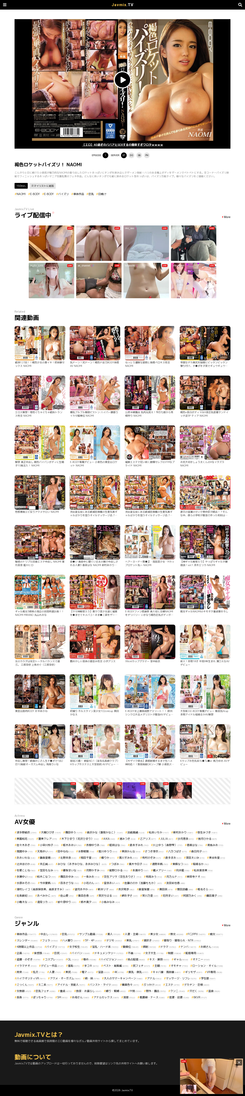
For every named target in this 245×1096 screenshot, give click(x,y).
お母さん (80, 997)
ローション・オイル (207, 965)
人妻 (55, 972)
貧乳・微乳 (138, 972)
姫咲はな (117, 845)
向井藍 (182, 870)
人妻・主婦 (135, 934)
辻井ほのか (26, 864)
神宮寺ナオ (196, 876)
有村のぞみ (151, 857)
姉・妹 (92, 978)
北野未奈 (68, 857)
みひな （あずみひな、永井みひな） (82, 864)
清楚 (129, 997)
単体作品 (78, 194)
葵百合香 (86, 895)
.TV (123, 4)
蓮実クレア (47, 838)
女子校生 (78, 947)
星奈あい (112, 883)
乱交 (39, 972)
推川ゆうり (108, 851)
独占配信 (136, 959)
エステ (172, 984)
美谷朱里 (217, 857)
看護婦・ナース (152, 997)
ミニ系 (45, 984)
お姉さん (210, 947)
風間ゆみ (25, 851)
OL (73, 959)
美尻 (71, 972)
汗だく (196, 991)
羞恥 (74, 965)
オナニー (201, 959)
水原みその (26, 883)
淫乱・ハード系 (105, 947)
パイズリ (63, 194)
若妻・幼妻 (179, 997)
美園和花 (25, 838)
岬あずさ (130, 895)
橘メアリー (162, 870)
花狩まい (171, 895)
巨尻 (60, 953)
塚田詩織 (185, 889)
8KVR (200, 997)
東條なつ (180, 864)
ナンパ (188, 947)
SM (62, 997)
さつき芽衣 (154, 851)
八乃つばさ (177, 851)
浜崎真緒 (136, 832)
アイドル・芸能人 (71, 984)
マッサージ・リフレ (181, 978)
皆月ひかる (207, 838)
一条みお (91, 876)
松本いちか (159, 832)
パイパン (81, 953)
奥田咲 (166, 889)
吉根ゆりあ (95, 845)
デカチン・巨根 (196, 984)
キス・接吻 (159, 959)
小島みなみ (110, 902)
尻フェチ (141, 965)
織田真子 (214, 895)
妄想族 (42, 953)
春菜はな (195, 845)
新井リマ (106, 889)
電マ (88, 972)
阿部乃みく (192, 895)
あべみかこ (46, 895)
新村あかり (183, 832)
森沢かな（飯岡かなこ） (105, 832)
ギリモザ (193, 972)
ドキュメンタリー (108, 953)
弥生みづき (207, 832)
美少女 (158, 934)
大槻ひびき (51, 832)
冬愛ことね (26, 870)
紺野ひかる (118, 870)
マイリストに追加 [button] (44, 186)
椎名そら (206, 889)
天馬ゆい (45, 851)
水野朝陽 (86, 851)
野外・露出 (156, 991)
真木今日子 (138, 864)
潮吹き (151, 940)
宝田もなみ (49, 870)
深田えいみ (195, 857)
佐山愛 (67, 895)
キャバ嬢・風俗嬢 (167, 972)
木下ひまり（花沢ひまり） (80, 838)
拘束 (23, 972)
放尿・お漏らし (88, 991)
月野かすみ (95, 870)
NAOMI (21, 194)
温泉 (214, 991)
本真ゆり (140, 870)
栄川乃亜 (150, 895)
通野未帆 (160, 864)
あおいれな (26, 857)
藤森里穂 (48, 857)
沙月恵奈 (186, 838)
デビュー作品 (52, 965)
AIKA (109, 838)
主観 (160, 965)
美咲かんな (131, 851)
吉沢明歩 (126, 889)
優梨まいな (72, 870)
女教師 (24, 991)
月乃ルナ (174, 876)
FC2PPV (197, 934)
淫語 (104, 972)
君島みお (215, 845)
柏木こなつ (46, 876)
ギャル (181, 959)
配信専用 (194, 953)
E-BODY (35, 194)
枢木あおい (72, 845)
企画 (23, 953)
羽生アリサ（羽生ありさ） (122, 876)
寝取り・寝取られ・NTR (182, 940)
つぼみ (117, 864)
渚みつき (127, 838)
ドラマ (168, 947)
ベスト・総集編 (115, 965)
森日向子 (199, 851)
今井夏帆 (48, 883)
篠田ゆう (73, 832)
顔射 (149, 947)
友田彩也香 (175, 883)
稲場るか (201, 864)
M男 (136, 991)
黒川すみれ (128, 857)
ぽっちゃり (43, 997)
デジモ (114, 940)
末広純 (46, 864)
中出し (49, 934)
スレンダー (27, 940)
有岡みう (154, 876)
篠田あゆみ (69, 876)
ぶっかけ (152, 984)
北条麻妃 (25, 895)
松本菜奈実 (203, 870)
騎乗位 (131, 947)
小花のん (91, 883)
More (227, 217)
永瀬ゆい (25, 876)
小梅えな (25, 902)
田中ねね (66, 851)
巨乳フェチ (46, 991)
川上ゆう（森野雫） (167, 845)
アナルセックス (106, 997)
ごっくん (25, 984)
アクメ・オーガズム (65, 978)
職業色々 (130, 984)
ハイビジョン (112, 959)
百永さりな (69, 883)
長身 (23, 997)
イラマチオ (27, 965)
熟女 (176, 934)
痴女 (216, 934)
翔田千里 (89, 857)
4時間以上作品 (29, 947)
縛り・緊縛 (116, 991)
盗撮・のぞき (28, 959)
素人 (113, 934)
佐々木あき (26, 845)
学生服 (208, 978)
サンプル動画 (91, 934)
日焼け (102, 194)
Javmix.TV (127, 1090)
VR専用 (214, 972)
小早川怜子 (49, 845)
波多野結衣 (27, 832)
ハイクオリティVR (31, 978)
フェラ (50, 940)
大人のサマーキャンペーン (123, 978)
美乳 (132, 940)
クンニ (177, 991)
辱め (89, 959)
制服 (174, 953)
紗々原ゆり (67, 902)
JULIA (166, 838)
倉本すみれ (139, 845)
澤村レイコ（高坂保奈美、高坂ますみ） (43, 889)
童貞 (66, 991)
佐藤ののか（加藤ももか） (143, 883)
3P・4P (93, 940)
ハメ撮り (71, 940)
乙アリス (148, 838)
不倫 (134, 953)
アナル (154, 978)
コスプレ (54, 959)
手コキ (91, 965)
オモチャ (179, 965)
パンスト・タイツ (104, 984)
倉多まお (173, 857)
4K (119, 972)
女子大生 (154, 953)
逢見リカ (45, 902)
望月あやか (84, 889)
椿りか (108, 857)
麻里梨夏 (147, 889)
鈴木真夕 (89, 902)
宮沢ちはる (108, 895)
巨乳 (91, 194)
